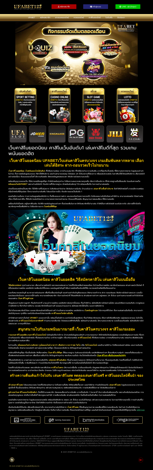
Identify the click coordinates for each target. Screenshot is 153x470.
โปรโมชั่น (108, 17)
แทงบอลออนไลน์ (62, 17)
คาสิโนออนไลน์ (95, 17)
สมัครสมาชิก (45, 17)
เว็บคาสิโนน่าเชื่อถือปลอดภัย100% (111, 355)
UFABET (31, 17)
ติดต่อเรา (121, 17)
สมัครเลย (141, 410)
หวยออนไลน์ (79, 17)
